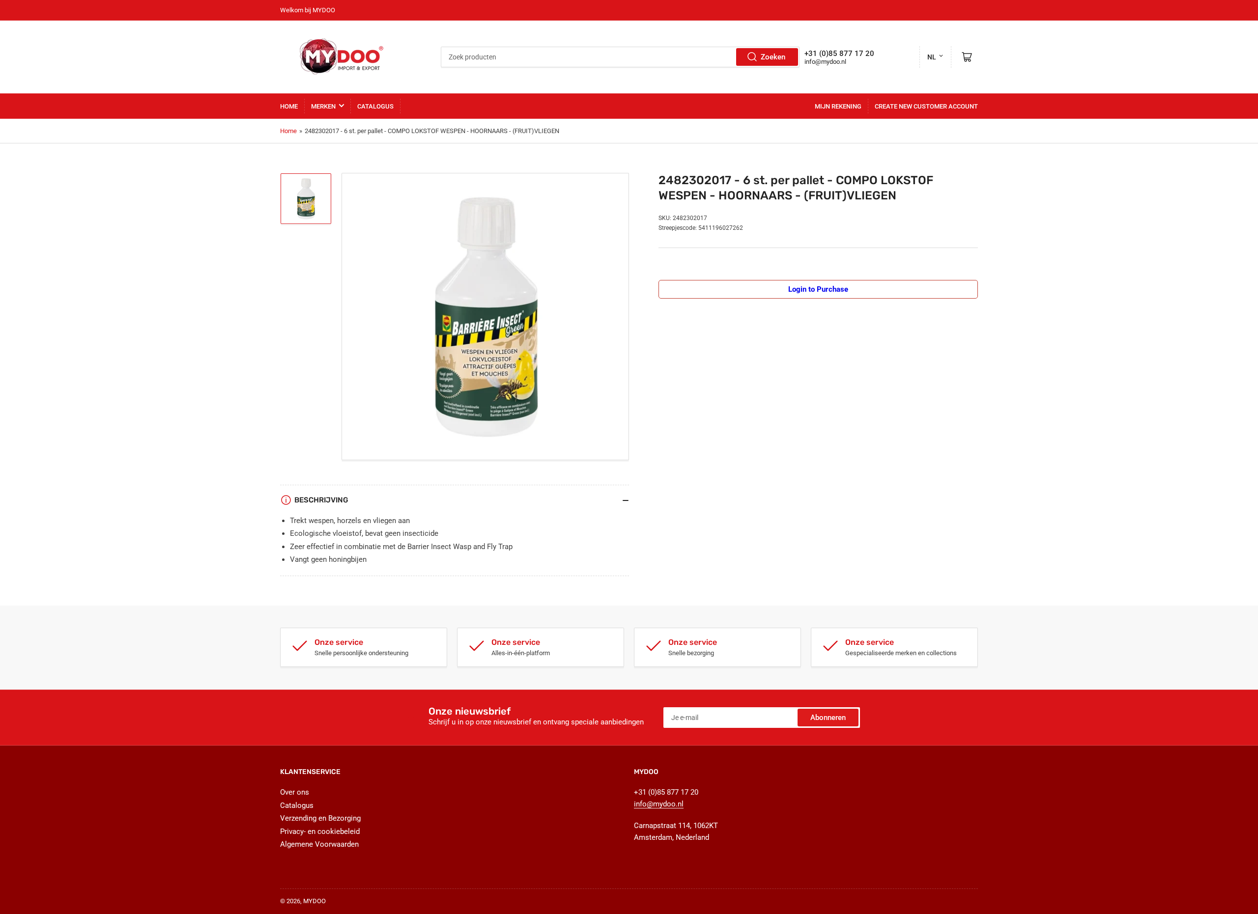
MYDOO (314, 901)
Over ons (294, 792)
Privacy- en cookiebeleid (320, 831)
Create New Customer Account (926, 106)
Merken (323, 106)
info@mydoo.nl (825, 61)
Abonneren (828, 717)
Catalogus (375, 106)
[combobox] (620, 57)
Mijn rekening (838, 106)
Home (289, 106)
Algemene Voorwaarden (319, 844)
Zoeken (773, 57)
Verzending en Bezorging (320, 818)
